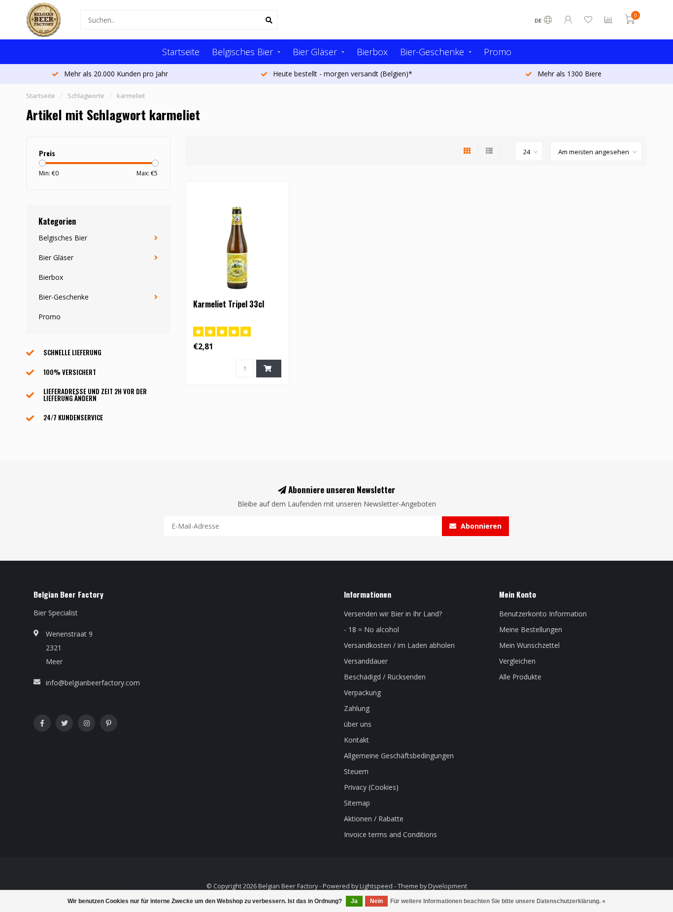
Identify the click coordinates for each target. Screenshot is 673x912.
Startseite (181, 52)
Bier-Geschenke (432, 52)
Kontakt (356, 739)
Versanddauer (366, 661)
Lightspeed (376, 886)
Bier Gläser (315, 52)
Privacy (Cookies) (371, 787)
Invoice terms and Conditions (390, 834)
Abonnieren (480, 526)
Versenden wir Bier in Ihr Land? (393, 613)
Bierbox (372, 52)
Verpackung (362, 692)
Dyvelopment (447, 886)
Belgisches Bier (242, 52)
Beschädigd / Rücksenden (385, 676)
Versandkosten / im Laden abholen (399, 645)
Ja (354, 901)
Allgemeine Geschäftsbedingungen (399, 755)
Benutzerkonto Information (543, 613)
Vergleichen (517, 661)
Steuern (356, 771)
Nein (376, 901)
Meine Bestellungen (530, 629)
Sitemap (357, 803)
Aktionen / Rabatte (374, 818)
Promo (497, 52)
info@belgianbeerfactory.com (93, 682)
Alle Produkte (520, 676)
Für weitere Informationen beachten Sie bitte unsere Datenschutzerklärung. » (498, 901)
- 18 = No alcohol (371, 629)
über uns (357, 724)
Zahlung (357, 708)
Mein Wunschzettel (529, 645)
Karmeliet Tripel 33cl (228, 304)
